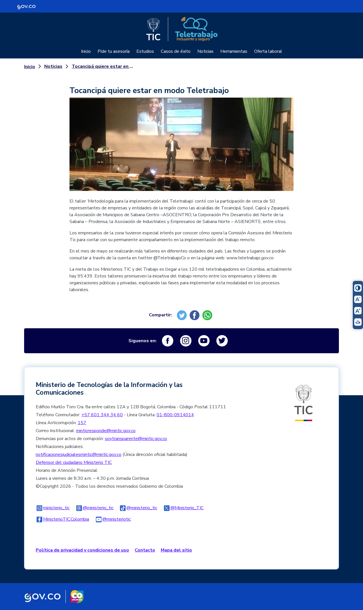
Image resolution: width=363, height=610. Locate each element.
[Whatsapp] (208, 315)
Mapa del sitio (176, 550)
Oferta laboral (268, 51)
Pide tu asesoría (114, 51)
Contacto (145, 550)
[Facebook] (195, 315)
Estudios (145, 51)
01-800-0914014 (175, 415)
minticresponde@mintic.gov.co (106, 431)
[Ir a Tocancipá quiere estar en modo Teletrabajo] (181, 147)
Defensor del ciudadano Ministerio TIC (74, 462)
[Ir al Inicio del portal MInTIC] (303, 402)
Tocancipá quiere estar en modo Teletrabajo (102, 66)
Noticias (205, 51)
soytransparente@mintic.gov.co (136, 439)
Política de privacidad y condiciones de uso (82, 550)
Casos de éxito (176, 51)
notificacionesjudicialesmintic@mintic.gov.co (78, 454)
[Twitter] (182, 315)
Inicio (86, 51)
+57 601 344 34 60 (102, 415)
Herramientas (233, 51)
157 (82, 423)
